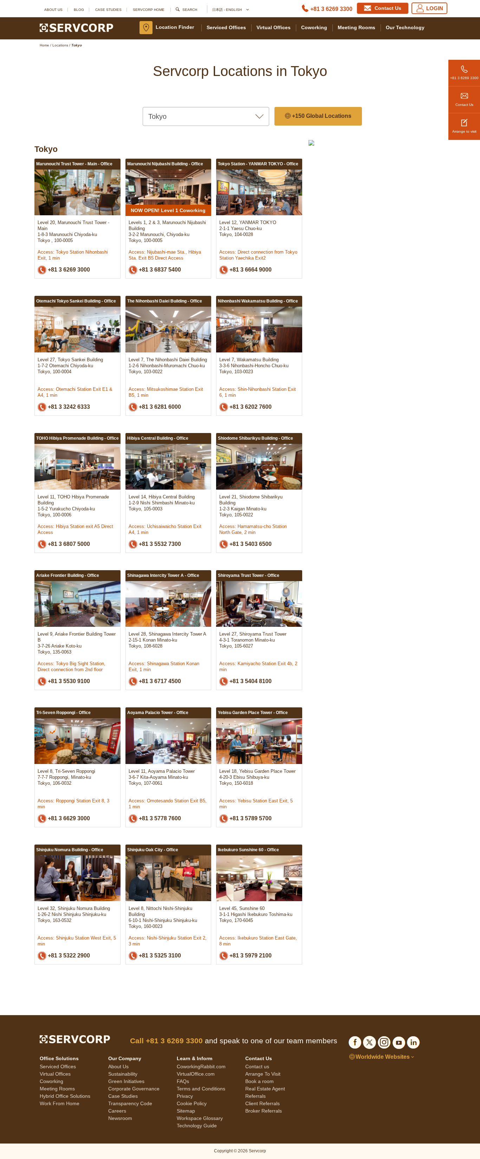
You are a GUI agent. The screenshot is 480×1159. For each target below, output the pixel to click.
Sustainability (122, 1074)
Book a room (259, 1081)
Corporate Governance (134, 1088)
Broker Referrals (263, 1111)
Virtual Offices (274, 27)
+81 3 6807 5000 (68, 544)
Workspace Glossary (200, 1118)
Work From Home (59, 1103)
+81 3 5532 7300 (159, 544)
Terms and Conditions (201, 1088)
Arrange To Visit (262, 1074)
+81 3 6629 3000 (68, 818)
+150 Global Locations (321, 116)
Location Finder (175, 27)
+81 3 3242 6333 (68, 407)
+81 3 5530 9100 (68, 681)
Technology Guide (197, 1125)
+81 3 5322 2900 (68, 956)
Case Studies (108, 10)
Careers (117, 1111)
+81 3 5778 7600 (159, 818)
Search (189, 10)
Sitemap (186, 1111)
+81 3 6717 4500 (159, 681)
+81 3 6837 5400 (159, 270)
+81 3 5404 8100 (250, 681)
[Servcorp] (76, 27)
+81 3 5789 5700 (250, 818)
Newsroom (120, 1118)
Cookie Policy (192, 1103)
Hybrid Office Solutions (65, 1096)
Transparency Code (130, 1103)
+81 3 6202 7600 (250, 407)
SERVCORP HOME (148, 10)
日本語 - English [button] (227, 10)
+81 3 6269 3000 (68, 270)
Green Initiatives (126, 1081)
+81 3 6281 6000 (159, 407)
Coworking (314, 27)
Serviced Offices (226, 27)
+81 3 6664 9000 (250, 270)
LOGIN (434, 8)
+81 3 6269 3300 (331, 9)
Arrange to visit (464, 131)
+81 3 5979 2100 (250, 956)
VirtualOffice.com (196, 1074)
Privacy (185, 1096)
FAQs (183, 1081)
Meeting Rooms (356, 27)
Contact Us (464, 105)
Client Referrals (262, 1103)
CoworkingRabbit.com (201, 1066)
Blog (79, 10)
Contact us (257, 1066)
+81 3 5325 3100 (159, 956)
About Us (53, 10)
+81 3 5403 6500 (250, 544)
